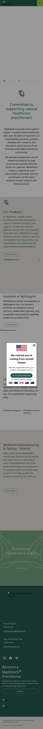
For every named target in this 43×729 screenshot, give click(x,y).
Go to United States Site (21, 375)
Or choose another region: (21, 379)
